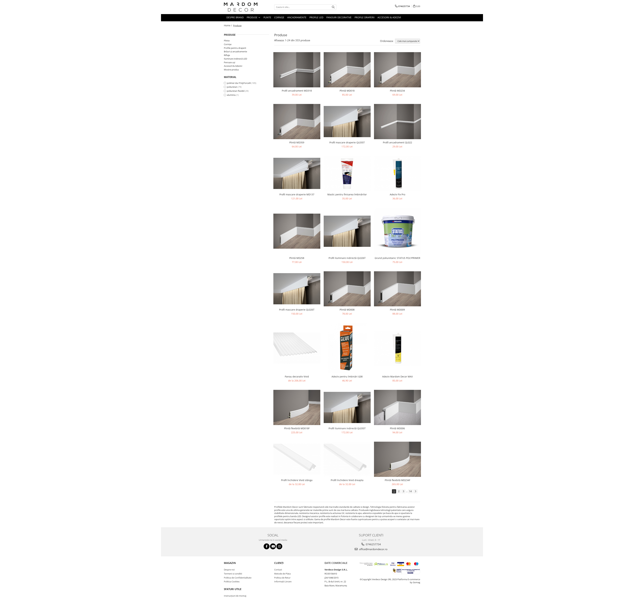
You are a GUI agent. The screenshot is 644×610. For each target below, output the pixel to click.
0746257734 (373, 544)
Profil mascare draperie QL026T (296, 309)
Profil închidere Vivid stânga (296, 480)
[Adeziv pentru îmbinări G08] (347, 348)
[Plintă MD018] (347, 69)
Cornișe (227, 44)
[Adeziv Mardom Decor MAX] (397, 348)
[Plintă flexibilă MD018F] (296, 407)
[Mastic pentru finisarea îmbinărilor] (347, 173)
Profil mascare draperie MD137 (296, 194)
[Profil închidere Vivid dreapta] (347, 459)
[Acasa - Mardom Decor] (240, 7)
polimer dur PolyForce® (239, 83)
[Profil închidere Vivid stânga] (296, 459)
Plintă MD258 (296, 258)
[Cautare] (333, 7)
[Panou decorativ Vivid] (296, 348)
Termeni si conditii (233, 573)
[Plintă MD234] (397, 69)
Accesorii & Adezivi (233, 65)
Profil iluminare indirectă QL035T (347, 428)
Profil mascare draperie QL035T (347, 142)
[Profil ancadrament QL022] (397, 121)
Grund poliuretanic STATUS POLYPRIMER (397, 258)
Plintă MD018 (347, 90)
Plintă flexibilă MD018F (297, 428)
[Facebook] (267, 546)
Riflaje (227, 55)
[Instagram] (279, 546)
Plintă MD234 (397, 90)
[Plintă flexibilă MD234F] (397, 459)
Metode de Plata (282, 573)
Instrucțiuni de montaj (235, 595)
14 (410, 491)
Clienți (279, 563)
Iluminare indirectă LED (235, 58)
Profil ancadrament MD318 (297, 90)
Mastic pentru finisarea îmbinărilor (347, 194)
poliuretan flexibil (235, 90)
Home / (228, 25)
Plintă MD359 (296, 142)
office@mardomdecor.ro (372, 549)
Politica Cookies (231, 581)
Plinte (227, 40)
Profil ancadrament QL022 (397, 142)
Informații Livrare (282, 581)
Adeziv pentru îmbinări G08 (347, 376)
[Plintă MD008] (347, 289)
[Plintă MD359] (296, 121)
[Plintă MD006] (397, 407)
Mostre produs (231, 69)
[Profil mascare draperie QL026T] (296, 288)
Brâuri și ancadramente (235, 51)
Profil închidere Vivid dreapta (347, 480)
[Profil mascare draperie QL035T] (347, 121)
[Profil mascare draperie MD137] (296, 173)
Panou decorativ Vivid (297, 376)
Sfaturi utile (232, 589)
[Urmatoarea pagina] (415, 491)
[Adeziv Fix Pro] (397, 173)
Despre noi (229, 569)
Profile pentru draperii (235, 47)
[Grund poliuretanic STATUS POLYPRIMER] (397, 231)
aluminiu (231, 94)
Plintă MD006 (397, 428)
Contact (278, 569)
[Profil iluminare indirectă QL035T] (347, 407)
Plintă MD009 (397, 309)
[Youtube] (273, 546)
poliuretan (232, 86)
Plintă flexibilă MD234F (397, 480)
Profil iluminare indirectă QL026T (347, 258)
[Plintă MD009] (397, 289)
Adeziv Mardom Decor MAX (397, 376)
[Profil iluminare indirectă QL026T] (347, 231)
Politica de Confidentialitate (237, 577)
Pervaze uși (229, 62)
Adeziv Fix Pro (397, 194)
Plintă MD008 (347, 309)
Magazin (230, 563)
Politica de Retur (282, 577)
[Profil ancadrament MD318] (296, 69)
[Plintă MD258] (296, 231)
